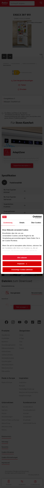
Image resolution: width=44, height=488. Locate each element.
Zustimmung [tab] (7, 222)
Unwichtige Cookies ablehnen (22, 269)
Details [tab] (22, 222)
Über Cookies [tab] (36, 222)
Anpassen (20, 264)
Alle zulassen (22, 257)
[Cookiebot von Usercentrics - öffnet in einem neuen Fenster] (33, 217)
